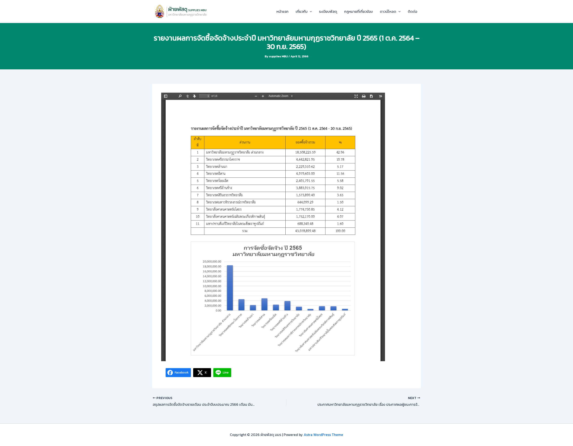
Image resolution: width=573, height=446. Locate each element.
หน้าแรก (282, 11)
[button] (310, 11)
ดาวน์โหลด (388, 11)
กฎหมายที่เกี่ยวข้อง (358, 11)
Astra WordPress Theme (323, 434)
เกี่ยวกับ (302, 11)
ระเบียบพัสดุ (328, 11)
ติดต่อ (412, 11)
